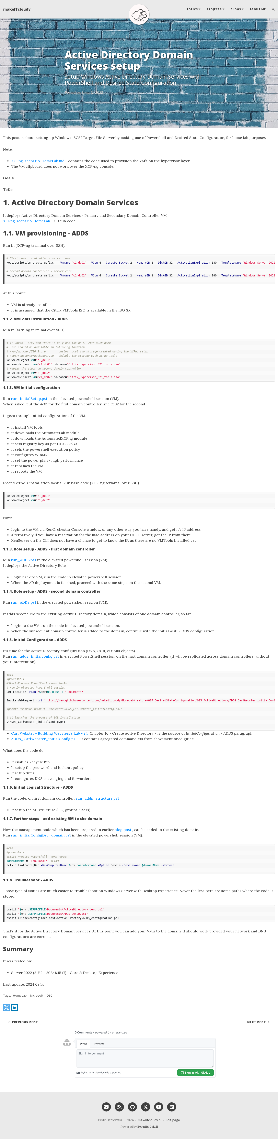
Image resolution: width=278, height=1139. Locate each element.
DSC (49, 995)
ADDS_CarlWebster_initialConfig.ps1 (44, 738)
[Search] (272, 9)
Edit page (173, 1120)
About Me (258, 9)
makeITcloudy (17, 9)
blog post (123, 829)
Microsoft (36, 995)
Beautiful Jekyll (147, 1126)
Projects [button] (214, 9)
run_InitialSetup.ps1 (29, 398)
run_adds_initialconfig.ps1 (35, 656)
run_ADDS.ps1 (23, 560)
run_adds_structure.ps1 (97, 798)
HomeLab (20, 995)
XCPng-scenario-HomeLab (26, 221)
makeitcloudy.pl (149, 1120)
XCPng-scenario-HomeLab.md (38, 160)
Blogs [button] (236, 9)
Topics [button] (192, 9)
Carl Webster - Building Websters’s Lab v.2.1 (49, 733)
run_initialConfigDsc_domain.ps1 (41, 835)
